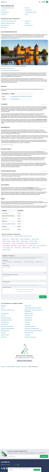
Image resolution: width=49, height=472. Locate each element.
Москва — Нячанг (32, 245)
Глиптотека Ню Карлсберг (7, 326)
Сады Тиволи (28, 305)
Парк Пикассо (4, 27)
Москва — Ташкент (33, 241)
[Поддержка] (40, 2)
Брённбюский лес (29, 332)
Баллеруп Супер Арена (30, 337)
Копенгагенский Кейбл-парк (7, 310)
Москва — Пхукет (35, 239)
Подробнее (11, 469)
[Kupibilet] (4, 2)
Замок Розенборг (29, 315)
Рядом (26, 14)
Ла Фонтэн (3, 332)
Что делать (3, 10)
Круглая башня (28, 317)
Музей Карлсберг (5, 330)
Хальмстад (14, 35)
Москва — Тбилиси (26, 247)
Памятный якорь (5, 322)
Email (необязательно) (6, 281)
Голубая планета (5, 313)
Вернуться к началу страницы (24, 360)
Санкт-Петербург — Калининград (9, 245)
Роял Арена (3, 337)
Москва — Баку (18, 247)
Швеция (18, 38)
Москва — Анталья (6, 241)
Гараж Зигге (27, 21)
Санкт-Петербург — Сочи (8, 247)
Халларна (27, 23)
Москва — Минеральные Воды (31, 243)
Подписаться (44, 456)
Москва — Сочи (6, 239)
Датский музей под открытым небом (33, 330)
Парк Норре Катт (29, 25)
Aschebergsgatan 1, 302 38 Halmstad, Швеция (21, 96)
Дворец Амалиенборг (6, 317)
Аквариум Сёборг (29, 313)
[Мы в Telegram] (7, 468)
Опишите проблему (5, 265)
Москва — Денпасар (42, 245)
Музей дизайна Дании (30, 326)
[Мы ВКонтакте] (2, 468)
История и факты (5, 12)
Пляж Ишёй (27, 324)
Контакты (27, 7)
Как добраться (28, 10)
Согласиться (36, 469)
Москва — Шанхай (6, 249)
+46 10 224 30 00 (15, 99)
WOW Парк (3, 305)
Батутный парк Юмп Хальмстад (8, 21)
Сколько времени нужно (30, 12)
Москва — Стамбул (14, 239)
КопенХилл (27, 322)
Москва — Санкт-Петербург (17, 243)
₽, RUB (43, 1)
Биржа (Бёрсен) (28, 320)
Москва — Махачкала (22, 245)
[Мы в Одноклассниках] (4, 468)
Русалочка (3, 315)
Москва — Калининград (25, 239)
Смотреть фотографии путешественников (10, 70)
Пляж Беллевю (4, 324)
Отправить (43, 296)
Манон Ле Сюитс (5, 335)
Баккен (2, 308)
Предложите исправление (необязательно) (10, 274)
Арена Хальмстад (5, 25)
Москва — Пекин (35, 247)
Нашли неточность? (44, 86)
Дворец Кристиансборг (6, 320)
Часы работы (4, 14)
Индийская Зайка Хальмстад (8, 23)
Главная (3, 366)
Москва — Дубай (24, 241)
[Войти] (47, 2)
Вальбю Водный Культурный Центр (33, 308)
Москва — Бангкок (6, 243)
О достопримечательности (7, 7)
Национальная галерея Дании (32, 328)
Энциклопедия (10, 366)
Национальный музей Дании (7, 328)
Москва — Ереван (15, 241)
